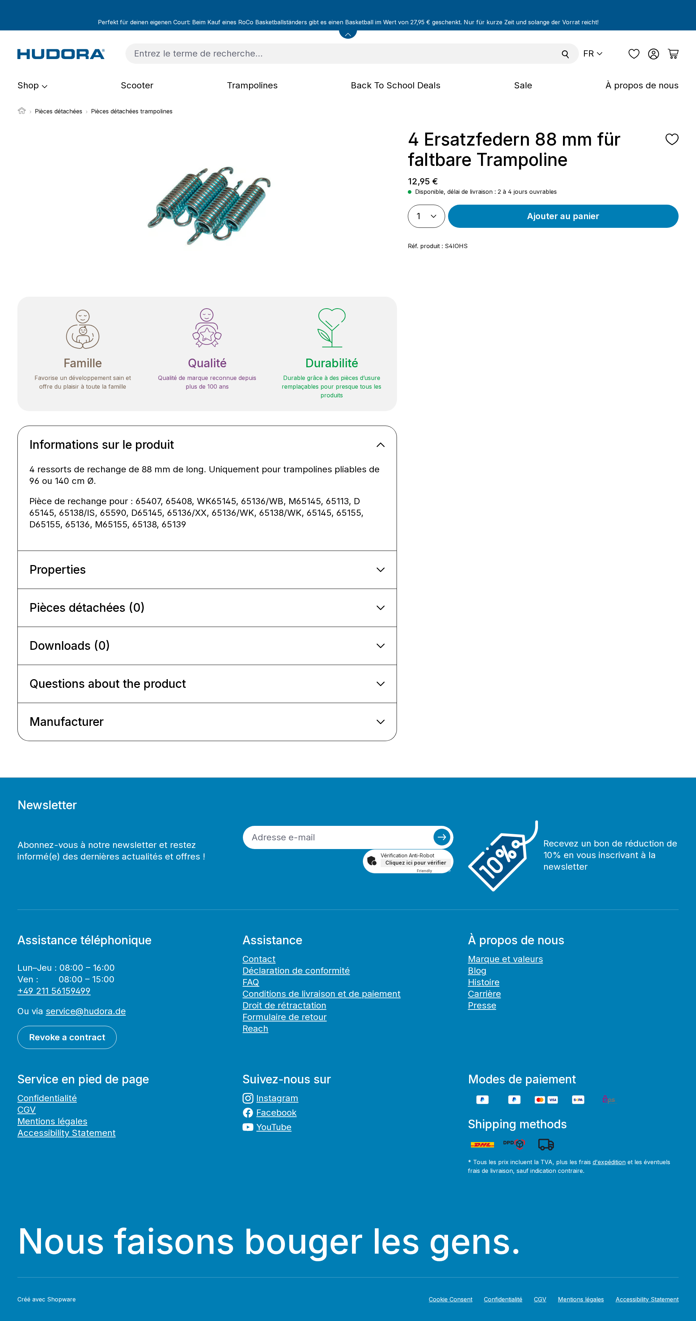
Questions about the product (107, 684)
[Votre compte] (653, 54)
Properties (57, 570)
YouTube (273, 1127)
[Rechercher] (565, 53)
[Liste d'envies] (634, 54)
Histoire (484, 982)
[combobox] (338, 53)
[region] (207, 207)
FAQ (251, 982)
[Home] (21, 112)
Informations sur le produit (101, 445)
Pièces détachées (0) (87, 608)
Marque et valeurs (505, 959)
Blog (477, 970)
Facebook (276, 1112)
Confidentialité (47, 1098)
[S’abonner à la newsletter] (442, 837)
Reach (255, 1028)
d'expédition (609, 1162)
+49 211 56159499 (54, 991)
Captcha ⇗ (434, 871)
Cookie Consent (450, 1299)
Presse (482, 1005)
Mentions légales (52, 1121)
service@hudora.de (86, 1011)
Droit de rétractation (284, 1005)
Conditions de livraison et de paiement (322, 993)
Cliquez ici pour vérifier (415, 863)
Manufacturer (66, 722)
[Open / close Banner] (348, 30)
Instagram (277, 1098)
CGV (26, 1109)
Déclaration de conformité (296, 970)
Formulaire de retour (285, 1017)
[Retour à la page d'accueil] (61, 53)
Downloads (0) (69, 646)
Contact (259, 959)
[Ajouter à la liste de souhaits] (672, 139)
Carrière (484, 993)
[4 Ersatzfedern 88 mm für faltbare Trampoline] (207, 207)
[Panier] (671, 54)
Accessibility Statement (66, 1133)
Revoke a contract (67, 1037)
